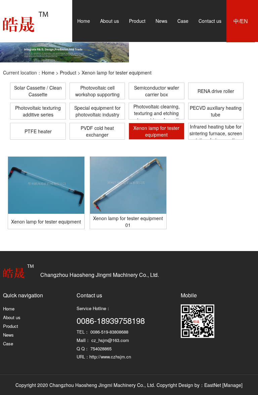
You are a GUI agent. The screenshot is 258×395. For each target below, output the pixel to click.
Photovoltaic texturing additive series (38, 111)
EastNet (212, 385)
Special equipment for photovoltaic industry (97, 111)
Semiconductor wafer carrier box (156, 91)
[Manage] (232, 385)
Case (182, 20)
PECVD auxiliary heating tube (216, 111)
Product (137, 20)
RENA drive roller (216, 91)
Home (83, 20)
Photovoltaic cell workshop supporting (97, 91)
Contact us (210, 20)
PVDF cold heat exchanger (97, 131)
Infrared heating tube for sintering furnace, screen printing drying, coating (215, 131)
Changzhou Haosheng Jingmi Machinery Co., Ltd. (25, 22)
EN (244, 21)
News (161, 20)
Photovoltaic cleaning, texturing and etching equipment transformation (156, 111)
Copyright (167, 385)
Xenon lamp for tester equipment (117, 72)
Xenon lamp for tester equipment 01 (128, 221)
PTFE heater (38, 131)
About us (109, 20)
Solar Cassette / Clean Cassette (38, 91)
